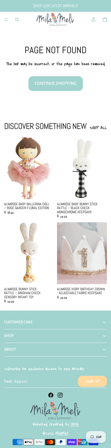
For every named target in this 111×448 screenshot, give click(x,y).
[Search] (17, 19)
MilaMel (62, 433)
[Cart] (104, 19)
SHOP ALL (98, 128)
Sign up (92, 381)
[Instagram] (60, 395)
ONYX (75, 424)
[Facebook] (51, 395)
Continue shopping (56, 83)
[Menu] (6, 19)
